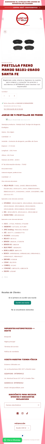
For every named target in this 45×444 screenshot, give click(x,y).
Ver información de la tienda (13, 109)
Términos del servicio (11, 347)
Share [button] (6, 277)
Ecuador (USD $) (21, 428)
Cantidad (4, 91)
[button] (2, 19)
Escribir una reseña (22, 303)
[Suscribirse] (38, 405)
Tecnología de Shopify (35, 439)
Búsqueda (7, 337)
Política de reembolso (11, 352)
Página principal (9, 342)
